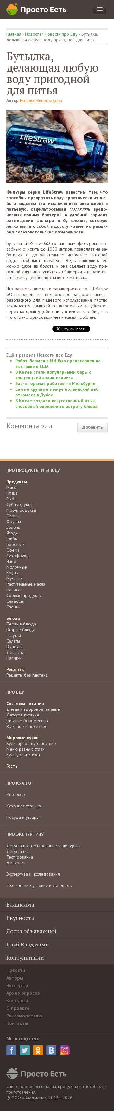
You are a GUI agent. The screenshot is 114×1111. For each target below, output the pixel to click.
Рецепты (15, 669)
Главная (13, 34)
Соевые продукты (23, 595)
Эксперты (17, 985)
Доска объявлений (31, 931)
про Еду (15, 692)
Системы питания (25, 703)
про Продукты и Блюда (33, 470)
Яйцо (11, 561)
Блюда (13, 618)
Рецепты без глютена (27, 675)
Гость (11, 766)
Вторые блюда (20, 629)
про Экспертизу (25, 834)
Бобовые (15, 544)
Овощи (13, 516)
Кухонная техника (23, 806)
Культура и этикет (23, 755)
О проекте (17, 1008)
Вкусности (20, 918)
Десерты (15, 652)
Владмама (20, 904)
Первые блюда (21, 624)
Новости (33, 34)
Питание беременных (27, 720)
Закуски (13, 635)
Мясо (11, 487)
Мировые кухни (22, 737)
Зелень (13, 527)
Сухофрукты (18, 556)
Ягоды (12, 533)
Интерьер (15, 794)
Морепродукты (21, 510)
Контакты (17, 1023)
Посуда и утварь (22, 817)
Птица (12, 493)
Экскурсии (16, 863)
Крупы (12, 573)
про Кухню (18, 783)
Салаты (13, 641)
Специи (13, 607)
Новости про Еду (61, 34)
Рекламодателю (24, 1016)
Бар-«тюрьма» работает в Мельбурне (55, 383)
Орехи (12, 550)
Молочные (16, 567)
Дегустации (17, 851)
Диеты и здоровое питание (33, 709)
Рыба (11, 499)
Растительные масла (25, 584)
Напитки (14, 590)
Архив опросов (23, 993)
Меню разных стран (25, 749)
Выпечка (14, 646)
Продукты (16, 482)
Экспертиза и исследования (33, 874)
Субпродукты (19, 504)
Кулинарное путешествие (31, 743)
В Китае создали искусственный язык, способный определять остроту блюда (56, 403)
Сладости (15, 601)
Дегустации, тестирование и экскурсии (43, 845)
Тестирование (19, 857)
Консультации (25, 957)
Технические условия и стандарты (39, 885)
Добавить (92, 427)
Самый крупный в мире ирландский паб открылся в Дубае (56, 392)
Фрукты (13, 521)
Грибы (12, 538)
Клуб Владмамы (28, 944)
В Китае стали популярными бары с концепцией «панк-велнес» (53, 375)
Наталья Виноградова (41, 100)
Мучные (14, 578)
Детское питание (22, 715)
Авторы (14, 978)
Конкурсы (17, 1001)
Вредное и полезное (27, 726)
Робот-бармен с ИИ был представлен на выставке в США (58, 363)
